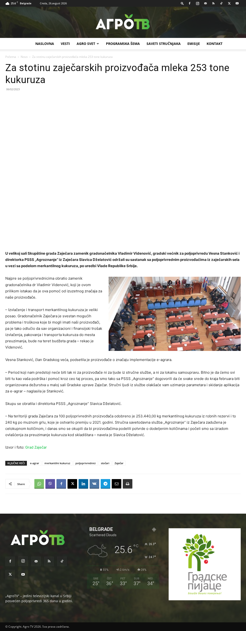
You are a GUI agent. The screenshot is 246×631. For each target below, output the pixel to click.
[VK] (94, 484)
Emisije (193, 43)
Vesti (65, 43)
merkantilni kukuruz (57, 463)
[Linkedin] (83, 484)
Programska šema (123, 43)
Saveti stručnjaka (164, 43)
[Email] (116, 484)
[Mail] (205, 3)
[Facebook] (189, 3)
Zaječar (119, 463)
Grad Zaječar (36, 447)
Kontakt (214, 43)
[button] (182, 3)
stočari (105, 463)
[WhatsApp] (39, 484)
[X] (229, 3)
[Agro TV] (123, 22)
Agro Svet (86, 43)
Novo (24, 57)
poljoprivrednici (85, 463)
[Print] (127, 484)
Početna (10, 57)
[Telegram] (105, 484)
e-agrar (34, 463)
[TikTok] (221, 3)
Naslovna (44, 43)
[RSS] (213, 3)
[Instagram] (197, 3)
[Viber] (50, 484)
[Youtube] (237, 3)
